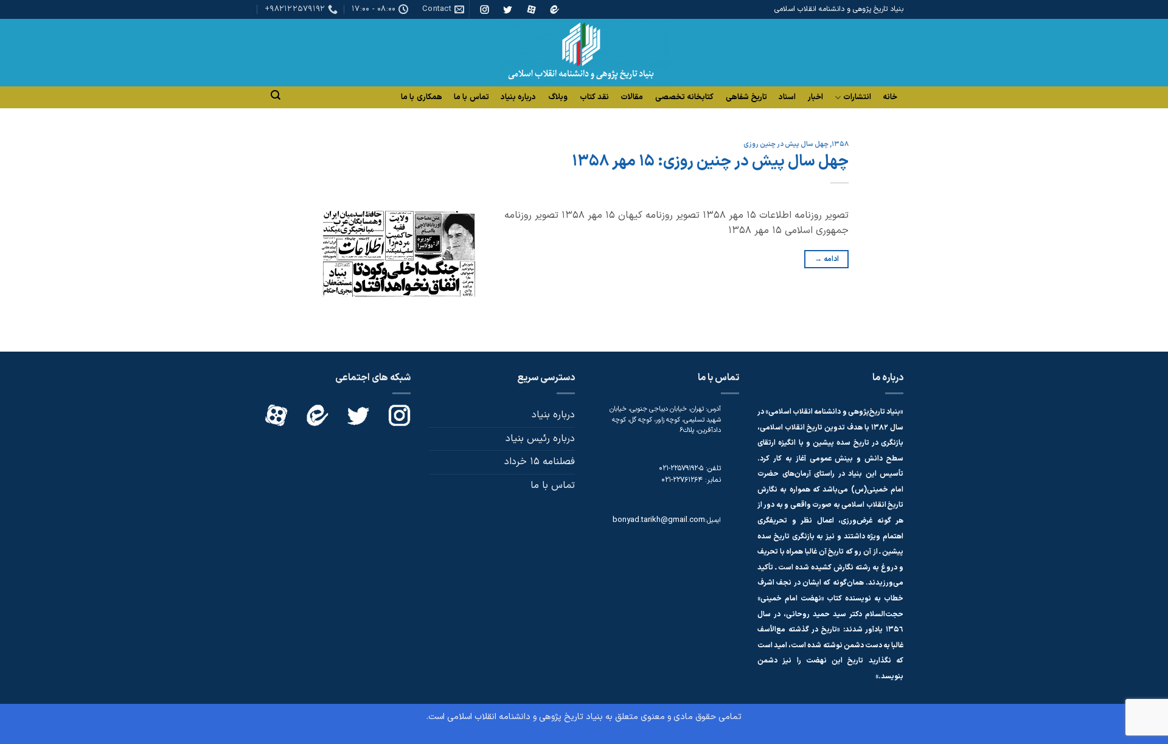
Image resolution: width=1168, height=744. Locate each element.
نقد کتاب (594, 97)
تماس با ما (471, 97)
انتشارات (857, 97)
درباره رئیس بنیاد (540, 438)
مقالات (631, 97)
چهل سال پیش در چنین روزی (786, 144)
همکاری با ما (421, 97)
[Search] (276, 95)
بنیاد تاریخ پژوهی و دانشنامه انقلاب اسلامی (525, 717)
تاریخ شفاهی (746, 97)
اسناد (787, 97)
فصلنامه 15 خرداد (539, 461)
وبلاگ (558, 97)
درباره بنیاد (518, 97)
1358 (840, 144)
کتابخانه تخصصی (684, 97)
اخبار (815, 97)
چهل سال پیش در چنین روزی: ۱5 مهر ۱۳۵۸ (710, 161)
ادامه (827, 259)
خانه (890, 97)
